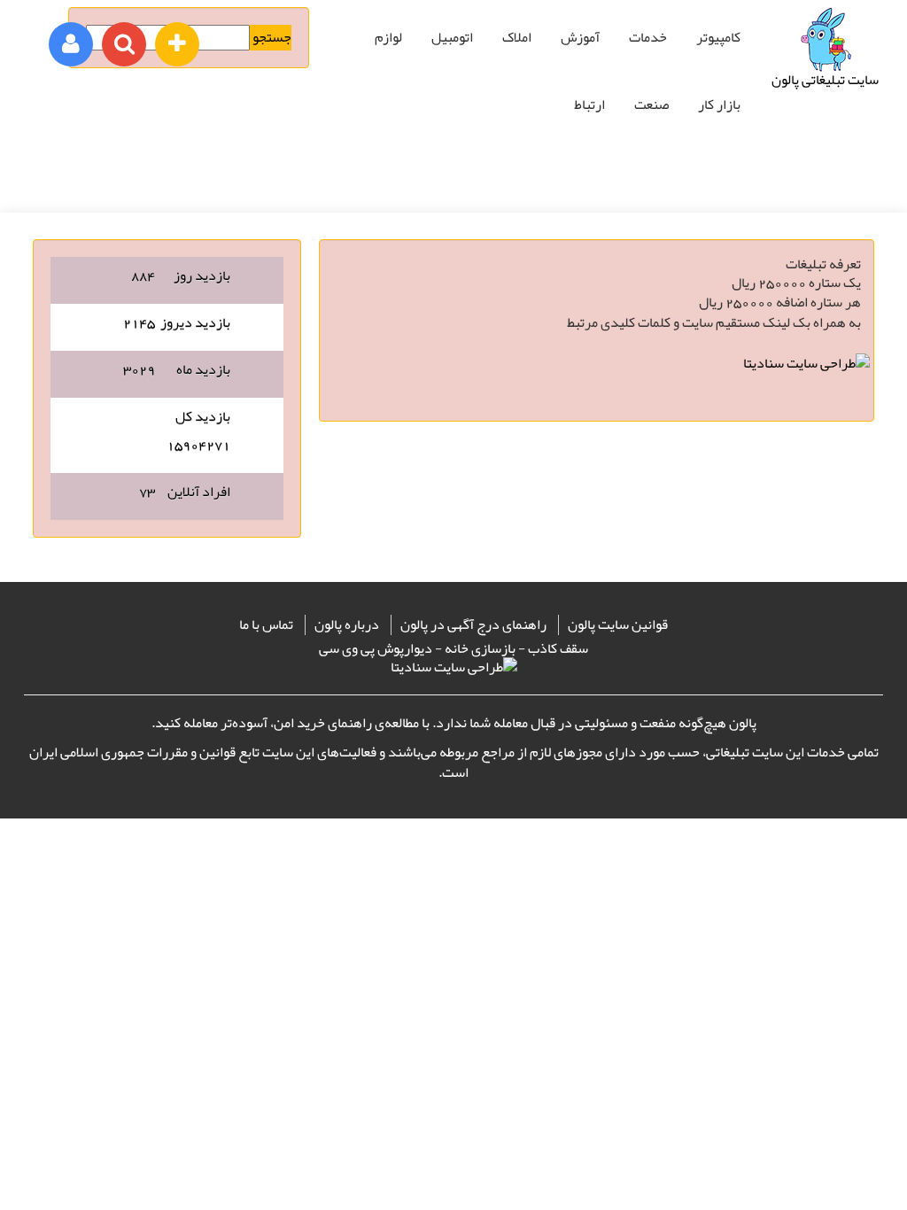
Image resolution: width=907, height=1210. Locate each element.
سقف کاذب (558, 648)
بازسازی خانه (480, 648)
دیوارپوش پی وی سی (375, 648)
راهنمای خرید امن (323, 723)
